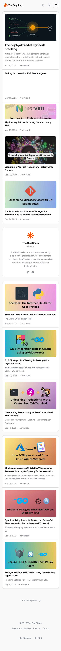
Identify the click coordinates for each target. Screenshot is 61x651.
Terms (46, 628)
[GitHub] (28, 272)
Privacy (36, 628)
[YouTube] (32, 272)
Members (16, 628)
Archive (27, 628)
